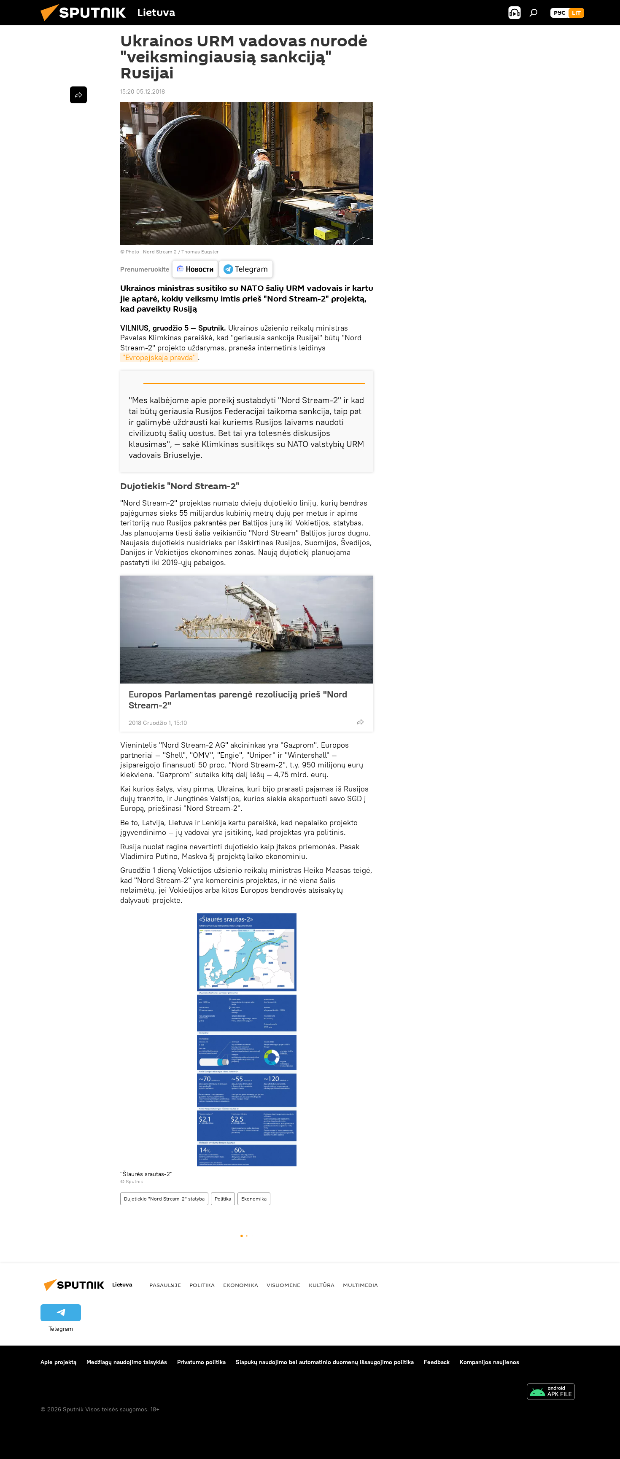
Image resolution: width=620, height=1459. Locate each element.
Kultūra (321, 1285)
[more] (360, 721)
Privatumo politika (201, 1362)
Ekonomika (254, 1198)
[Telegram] (245, 269)
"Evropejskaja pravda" (159, 357)
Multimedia (360, 1285)
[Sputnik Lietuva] (86, 23)
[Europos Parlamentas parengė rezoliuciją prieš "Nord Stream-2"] (246, 630)
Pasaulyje (165, 1285)
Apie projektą (58, 1362)
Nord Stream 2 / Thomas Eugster (181, 251)
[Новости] (195, 269)
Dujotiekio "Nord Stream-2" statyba (164, 1198)
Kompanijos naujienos (489, 1362)
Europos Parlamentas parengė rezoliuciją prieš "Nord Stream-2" (238, 700)
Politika (223, 1198)
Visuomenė (283, 1285)
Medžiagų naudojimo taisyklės (126, 1362)
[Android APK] (551, 1392)
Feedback (437, 1362)
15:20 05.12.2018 (142, 91)
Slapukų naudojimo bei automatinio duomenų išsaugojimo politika (325, 1362)
